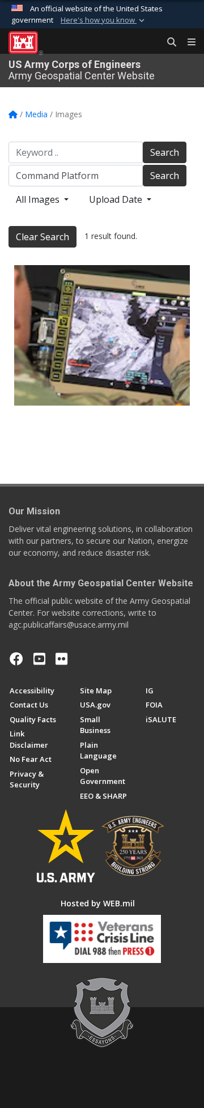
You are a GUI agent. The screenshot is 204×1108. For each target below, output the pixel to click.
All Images (39, 199)
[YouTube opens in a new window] (39, 659)
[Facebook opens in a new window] (16, 659)
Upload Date (116, 199)
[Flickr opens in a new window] (61, 659)
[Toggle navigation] (187, 42)
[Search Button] (167, 42)
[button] (104, 20)
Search (164, 152)
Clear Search (42, 237)
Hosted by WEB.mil (98, 903)
